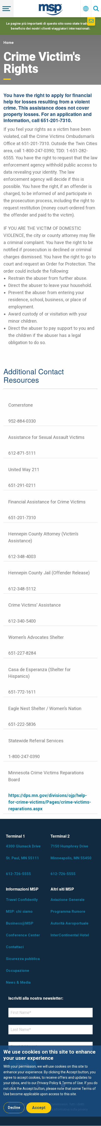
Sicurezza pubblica (23, 959)
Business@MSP (19, 923)
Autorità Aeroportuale (69, 923)
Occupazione (17, 970)
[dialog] (50, 1081)
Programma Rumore (67, 911)
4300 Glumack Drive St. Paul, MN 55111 (23, 852)
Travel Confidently (22, 899)
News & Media (18, 982)
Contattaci (15, 947)
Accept (38, 1107)
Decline (14, 1107)
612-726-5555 (18, 874)
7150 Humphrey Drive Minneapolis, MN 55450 (70, 852)
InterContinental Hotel (69, 935)
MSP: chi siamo (19, 911)
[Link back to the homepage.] (51, 10)
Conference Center (23, 935)
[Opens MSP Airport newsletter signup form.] (91, 21)
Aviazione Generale (67, 899)
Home (8, 42)
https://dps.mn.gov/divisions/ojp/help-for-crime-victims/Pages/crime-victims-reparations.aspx (49, 802)
